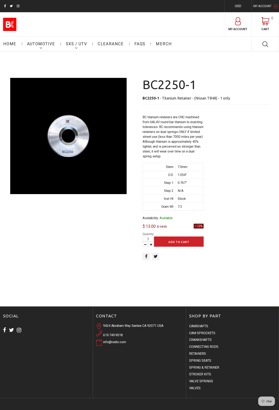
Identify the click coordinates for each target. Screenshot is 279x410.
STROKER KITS (200, 374)
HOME (9, 43)
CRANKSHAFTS (200, 340)
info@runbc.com (114, 342)
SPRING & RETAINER (204, 367)
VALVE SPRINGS (201, 381)
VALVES (195, 388)
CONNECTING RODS (203, 347)
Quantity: (148, 234)
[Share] (146, 256)
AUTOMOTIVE (41, 43)
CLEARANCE (111, 43)
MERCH (164, 43)
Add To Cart (178, 242)
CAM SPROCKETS (202, 333)
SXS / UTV (76, 43)
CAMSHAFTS (198, 326)
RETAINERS (197, 354)
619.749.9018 (113, 335)
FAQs (139, 43)
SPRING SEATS (200, 360)
